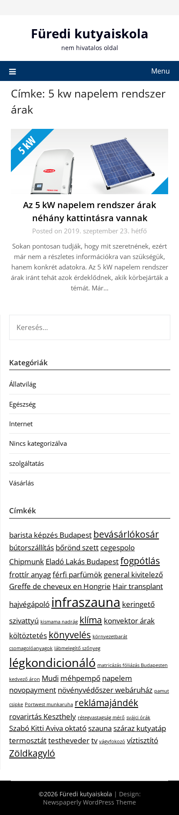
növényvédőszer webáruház (105, 690)
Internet (21, 423)
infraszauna (85, 602)
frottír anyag (30, 574)
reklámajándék (106, 703)
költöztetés (28, 635)
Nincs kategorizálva (38, 443)
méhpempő (80, 678)
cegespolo (117, 547)
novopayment (32, 690)
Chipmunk (26, 561)
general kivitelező (133, 574)
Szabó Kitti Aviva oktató (47, 728)
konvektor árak (129, 621)
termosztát (27, 740)
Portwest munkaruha (49, 704)
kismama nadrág (59, 622)
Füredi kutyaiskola (90, 33)
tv (94, 740)
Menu (160, 71)
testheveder (69, 740)
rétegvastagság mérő (101, 717)
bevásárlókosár (126, 534)
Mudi (50, 678)
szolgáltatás (26, 463)
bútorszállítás (31, 547)
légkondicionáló (52, 662)
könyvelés (70, 635)
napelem (117, 678)
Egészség (22, 404)
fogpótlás (140, 561)
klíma (91, 620)
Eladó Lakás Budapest (82, 561)
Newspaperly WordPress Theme (89, 802)
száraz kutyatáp (139, 728)
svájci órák (138, 717)
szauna (100, 728)
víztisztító (142, 740)
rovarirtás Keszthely (42, 716)
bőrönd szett (77, 547)
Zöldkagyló (32, 753)
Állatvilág (22, 384)
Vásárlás (21, 482)
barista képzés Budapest (50, 535)
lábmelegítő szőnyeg (77, 648)
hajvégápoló (29, 604)
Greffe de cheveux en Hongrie (60, 586)
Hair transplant (138, 586)
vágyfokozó (112, 741)
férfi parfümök (77, 574)
